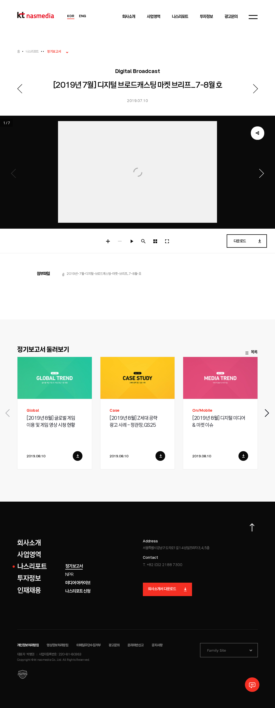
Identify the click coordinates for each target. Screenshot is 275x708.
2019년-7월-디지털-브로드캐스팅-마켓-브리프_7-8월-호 (104, 274)
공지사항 (157, 645)
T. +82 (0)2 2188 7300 (162, 565)
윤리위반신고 (136, 645)
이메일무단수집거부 (89, 645)
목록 (254, 352)
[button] (267, 413)
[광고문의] (252, 684)
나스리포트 (32, 52)
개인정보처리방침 (28, 645)
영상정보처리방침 (57, 645)
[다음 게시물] (255, 88)
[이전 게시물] (19, 88)
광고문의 (114, 645)
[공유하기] (258, 133)
